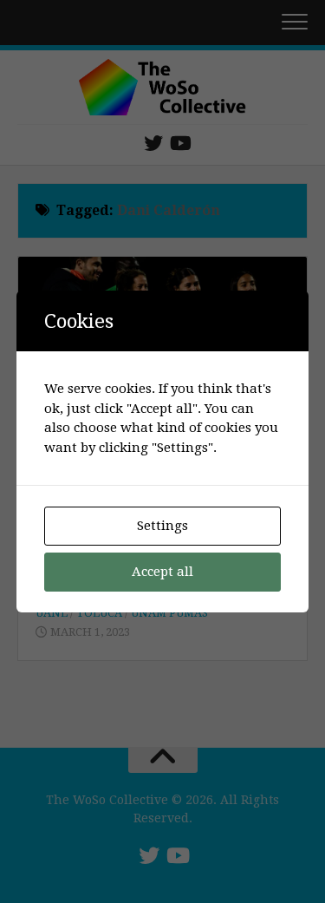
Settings (162, 525)
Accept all (162, 571)
